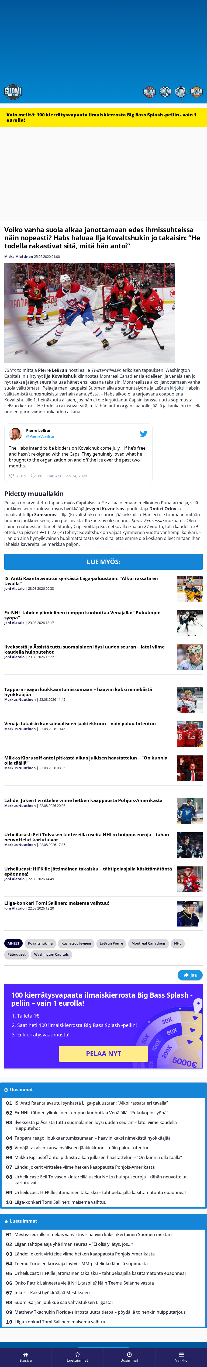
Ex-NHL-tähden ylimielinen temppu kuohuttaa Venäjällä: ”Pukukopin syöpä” (82, 615)
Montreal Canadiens (148, 943)
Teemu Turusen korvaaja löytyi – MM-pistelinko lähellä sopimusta (81, 1264)
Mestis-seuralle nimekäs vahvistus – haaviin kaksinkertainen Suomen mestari (93, 1234)
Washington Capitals (51, 954)
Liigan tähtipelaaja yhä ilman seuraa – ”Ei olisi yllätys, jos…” (74, 1244)
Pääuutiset (17, 954)
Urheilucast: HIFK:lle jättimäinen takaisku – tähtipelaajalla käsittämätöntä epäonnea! (88, 871)
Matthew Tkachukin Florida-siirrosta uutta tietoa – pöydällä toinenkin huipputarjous (100, 1312)
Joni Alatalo (14, 588)
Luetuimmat (23, 1221)
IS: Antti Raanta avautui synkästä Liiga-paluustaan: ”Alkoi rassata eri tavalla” (81, 581)
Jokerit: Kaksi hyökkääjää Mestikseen (52, 1293)
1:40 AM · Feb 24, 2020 (67, 475)
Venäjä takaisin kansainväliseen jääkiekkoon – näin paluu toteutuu (80, 723)
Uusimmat (21, 1089)
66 (40, 475)
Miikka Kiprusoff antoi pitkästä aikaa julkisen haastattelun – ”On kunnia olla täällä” (85, 760)
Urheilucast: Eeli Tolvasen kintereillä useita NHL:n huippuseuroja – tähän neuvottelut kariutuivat (86, 837)
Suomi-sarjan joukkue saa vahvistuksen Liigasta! (64, 1302)
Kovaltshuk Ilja (40, 943)
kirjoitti (177, 388)
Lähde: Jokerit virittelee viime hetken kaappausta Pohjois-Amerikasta (83, 800)
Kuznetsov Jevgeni (76, 943)
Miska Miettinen (18, 256)
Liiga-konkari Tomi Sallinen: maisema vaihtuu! (56, 903)
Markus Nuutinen (20, 699)
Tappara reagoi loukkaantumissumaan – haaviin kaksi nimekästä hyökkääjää (78, 692)
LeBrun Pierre (111, 943)
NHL (177, 943)
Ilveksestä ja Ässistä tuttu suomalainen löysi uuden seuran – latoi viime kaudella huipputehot (84, 649)
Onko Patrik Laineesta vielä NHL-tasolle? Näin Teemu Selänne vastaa (84, 1283)
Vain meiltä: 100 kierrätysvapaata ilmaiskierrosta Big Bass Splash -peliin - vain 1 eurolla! (101, 117)
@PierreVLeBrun (41, 436)
